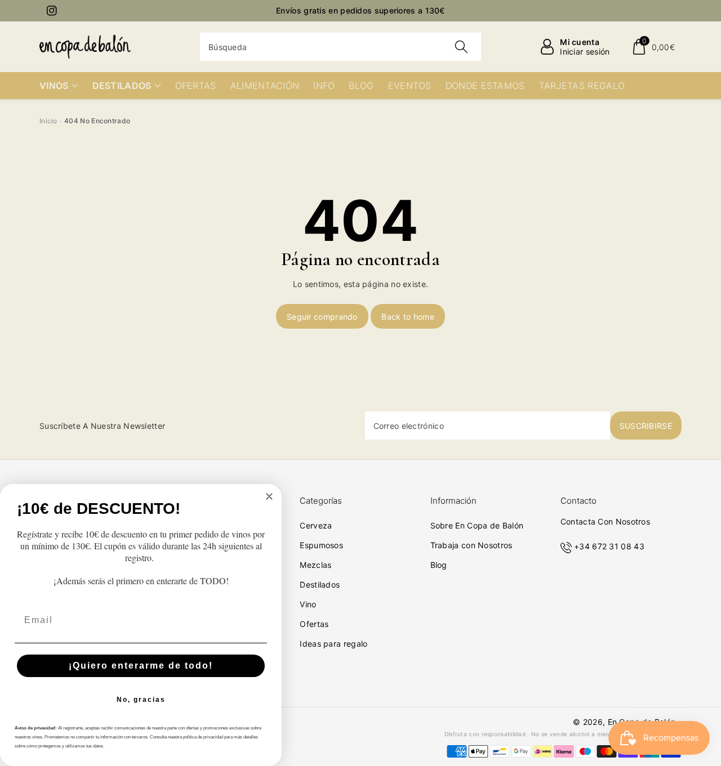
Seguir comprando (322, 316)
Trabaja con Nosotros (471, 545)
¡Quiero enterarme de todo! (141, 665)
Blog (438, 565)
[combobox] (340, 47)
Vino (308, 604)
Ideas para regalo (333, 643)
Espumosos (321, 545)
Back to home (407, 316)
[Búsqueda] (460, 47)
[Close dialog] (269, 496)
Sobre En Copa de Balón (477, 525)
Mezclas (315, 565)
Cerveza (316, 525)
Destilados (320, 584)
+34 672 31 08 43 (609, 546)
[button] (653, 46)
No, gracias (141, 700)
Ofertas (314, 624)
